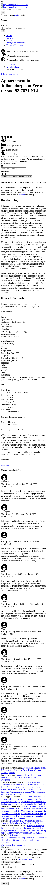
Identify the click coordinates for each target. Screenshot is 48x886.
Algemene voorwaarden (33, 828)
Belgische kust (16, 823)
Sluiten (4, 884)
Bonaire (12, 772)
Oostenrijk (5, 780)
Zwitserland (35, 777)
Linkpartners (6, 830)
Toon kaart (5, 465)
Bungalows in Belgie (32, 823)
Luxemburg (36, 775)
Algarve (18, 770)
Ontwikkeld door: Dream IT (13, 845)
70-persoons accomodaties (32, 813)
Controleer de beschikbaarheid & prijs (16, 177)
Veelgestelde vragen (35, 825)
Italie (27, 777)
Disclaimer (17, 828)
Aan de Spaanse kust (29, 799)
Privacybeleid (7, 828)
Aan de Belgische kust (10, 799)
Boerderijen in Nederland (21, 785)
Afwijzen (5, 862)
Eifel (3, 770)
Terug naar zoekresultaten (14, 74)
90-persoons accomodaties (32, 816)
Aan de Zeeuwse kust (36, 797)
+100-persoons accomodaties (13, 818)
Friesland (35, 768)
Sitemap (16, 840)
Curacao (4, 772)
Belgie (28, 775)
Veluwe (12, 821)
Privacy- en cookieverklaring (13, 837)
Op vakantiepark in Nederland (33, 801)
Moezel (42, 768)
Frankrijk (13, 777)
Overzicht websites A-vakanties (25, 830)
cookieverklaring (25, 859)
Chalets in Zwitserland (16, 787)
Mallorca (37, 770)
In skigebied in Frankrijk (35, 804)
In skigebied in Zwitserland (12, 804)
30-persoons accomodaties (32, 809)
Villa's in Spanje (38, 792)
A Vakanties (13, 835)
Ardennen (26, 768)
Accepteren (15, 862)
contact (17, 15)
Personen (5, 171)
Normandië (10, 770)
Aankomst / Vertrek (9, 164)
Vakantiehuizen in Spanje (20, 792)
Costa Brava (28, 770)
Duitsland (5, 777)
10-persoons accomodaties (32, 806)
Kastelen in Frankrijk (20, 789)
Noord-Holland (12, 67)
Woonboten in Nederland (11, 794)
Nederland (10, 65)
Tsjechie (21, 777)
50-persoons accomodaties (32, 811)
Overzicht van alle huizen (31, 833)
